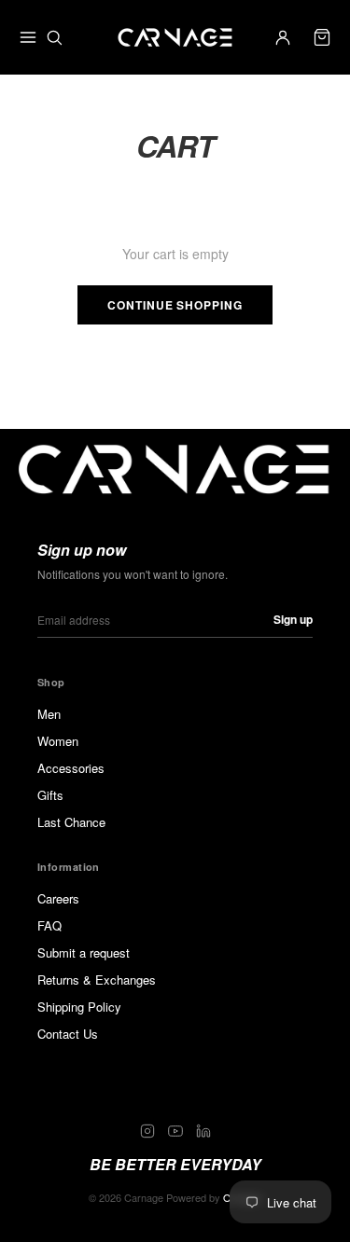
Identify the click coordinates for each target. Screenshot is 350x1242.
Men (49, 714)
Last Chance (71, 822)
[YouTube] (175, 1131)
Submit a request (83, 952)
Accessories (71, 768)
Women (57, 741)
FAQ (49, 925)
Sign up (293, 619)
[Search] (54, 37)
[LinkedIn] (203, 1131)
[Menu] (28, 37)
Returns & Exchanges (96, 979)
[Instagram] (147, 1131)
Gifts (50, 795)
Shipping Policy (79, 1006)
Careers (58, 898)
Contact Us (67, 1033)
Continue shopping (175, 305)
